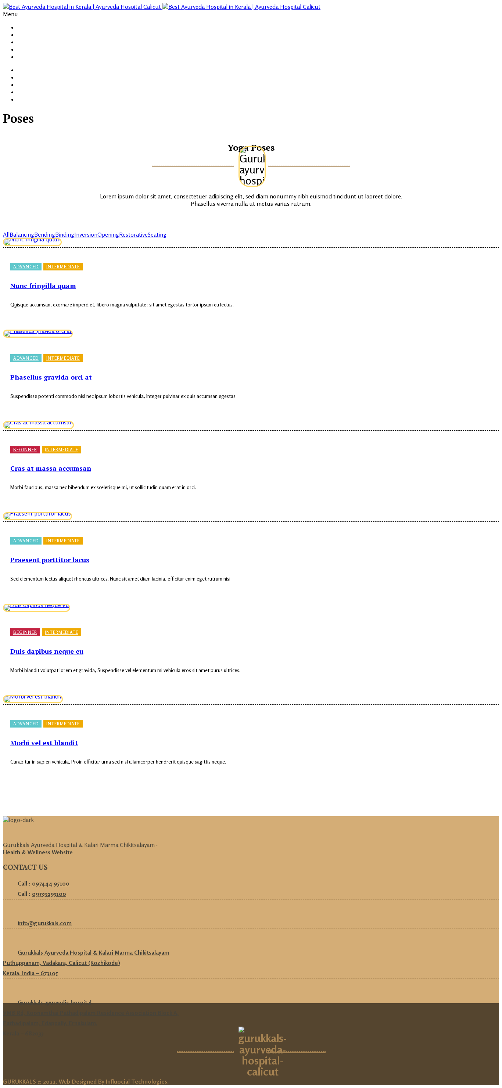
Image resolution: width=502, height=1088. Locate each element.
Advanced (26, 266)
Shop (24, 70)
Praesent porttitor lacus (49, 559)
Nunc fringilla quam (43, 285)
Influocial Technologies (136, 1081)
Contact (28, 99)
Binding (64, 234)
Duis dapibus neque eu (46, 651)
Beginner (25, 449)
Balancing (22, 234)
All (6, 234)
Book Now (30, 84)
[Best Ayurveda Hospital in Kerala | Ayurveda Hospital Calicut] (161, 6)
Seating (157, 234)
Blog (23, 56)
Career (26, 92)
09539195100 (49, 893)
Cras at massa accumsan (50, 468)
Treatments (33, 49)
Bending (44, 234)
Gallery (27, 42)
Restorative (133, 234)
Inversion (85, 234)
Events (26, 77)
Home (25, 27)
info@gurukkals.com (45, 923)
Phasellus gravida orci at (51, 377)
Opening (108, 234)
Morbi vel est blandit (44, 742)
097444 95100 (50, 883)
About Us (29, 34)
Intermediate (63, 266)
